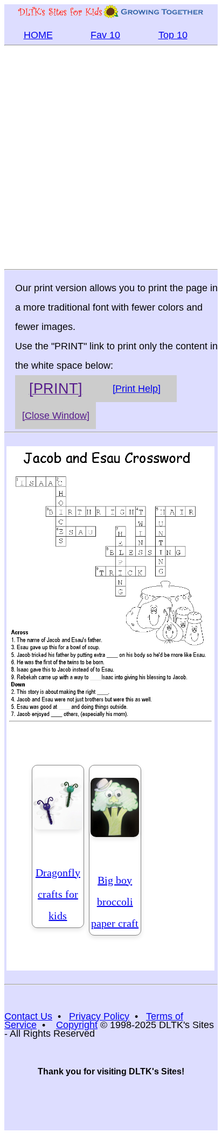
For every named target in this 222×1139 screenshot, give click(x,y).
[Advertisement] (111, 157)
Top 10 (173, 35)
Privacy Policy (99, 1016)
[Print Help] (137, 388)
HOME (38, 35)
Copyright (77, 1025)
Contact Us (28, 1016)
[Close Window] (55, 415)
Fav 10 (105, 35)
